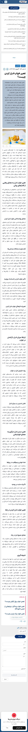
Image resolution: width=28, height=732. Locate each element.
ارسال (5, 679)
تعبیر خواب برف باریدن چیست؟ (14, 614)
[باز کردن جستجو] (2, 2)
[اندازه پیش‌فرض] (7, 146)
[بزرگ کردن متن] (3, 146)
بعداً (7, 728)
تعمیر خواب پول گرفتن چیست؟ (14, 601)
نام (25, 641)
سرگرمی (23, 66)
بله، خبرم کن (19, 728)
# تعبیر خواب (23, 631)
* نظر (25, 654)
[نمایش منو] (5, 2)
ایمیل (24, 647)
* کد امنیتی (23, 669)
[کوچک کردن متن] (10, 146)
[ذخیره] (4, 69)
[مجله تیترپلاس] (23, 2)
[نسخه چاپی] (7, 69)
